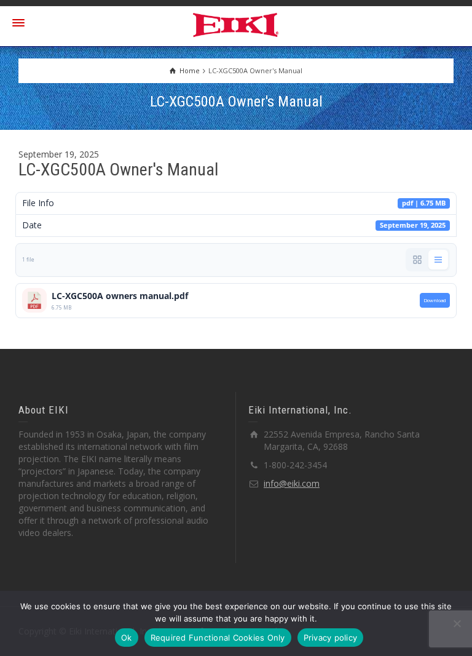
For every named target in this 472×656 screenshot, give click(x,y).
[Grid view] (417, 260)
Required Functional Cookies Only (218, 637)
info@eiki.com (292, 483)
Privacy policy (331, 637)
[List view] (438, 260)
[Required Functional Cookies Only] (456, 623)
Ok (126, 637)
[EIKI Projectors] (236, 24)
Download (434, 300)
